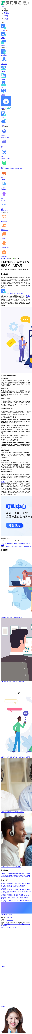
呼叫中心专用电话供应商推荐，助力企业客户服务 (14, 886)
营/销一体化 (4, 221)
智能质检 (3, 71)
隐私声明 (3, 927)
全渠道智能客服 (5, 247)
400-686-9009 (10, 920)
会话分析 (3, 79)
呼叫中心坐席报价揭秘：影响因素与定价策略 (12, 889)
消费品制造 (4, 158)
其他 (2, 209)
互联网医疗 (6, 168)
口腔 (2, 168)
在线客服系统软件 (5, 873)
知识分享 (6, 16)
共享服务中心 (4, 239)
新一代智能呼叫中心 (17, 293)
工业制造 (9, 158)
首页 (2, 258)
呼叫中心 (3, 30)
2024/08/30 (23, 885)
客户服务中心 (4, 230)
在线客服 (3, 38)
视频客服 (3, 45)
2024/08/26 (3, 898)
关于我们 (6, 12)
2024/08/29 (27, 883)
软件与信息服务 (5, 137)
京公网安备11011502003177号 (12, 924)
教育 (2, 198)
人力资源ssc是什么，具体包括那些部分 (11, 867)
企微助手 (3, 125)
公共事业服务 (4, 210)
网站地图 (14, 927)
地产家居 (3, 188)
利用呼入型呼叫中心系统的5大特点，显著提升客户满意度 (16, 900)
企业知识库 (4, 64)
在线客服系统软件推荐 (23, 875)
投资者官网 (7, 13)
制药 (21, 168)
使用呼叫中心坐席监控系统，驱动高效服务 (12, 895)
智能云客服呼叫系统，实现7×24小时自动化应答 (13, 681)
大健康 (2, 167)
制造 (2, 156)
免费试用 (3, 6)
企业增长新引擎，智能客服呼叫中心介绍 (11, 617)
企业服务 (3, 135)
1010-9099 (9, 917)
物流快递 (3, 177)
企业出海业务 (4, 256)
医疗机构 (17, 168)
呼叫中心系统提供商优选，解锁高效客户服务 (12, 883)
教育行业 (3, 200)
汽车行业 (3, 146)
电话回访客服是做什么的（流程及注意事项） (12, 812)
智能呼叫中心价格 (25, 876)
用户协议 (8, 927)
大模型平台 (4, 108)
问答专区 (6, 18)
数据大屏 (3, 95)
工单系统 (3, 117)
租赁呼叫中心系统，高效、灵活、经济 (11, 885)
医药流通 (12, 168)
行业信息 (6, 15)
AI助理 (2, 87)
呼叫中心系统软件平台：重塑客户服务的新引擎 (18, 546)
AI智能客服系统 (8, 876)
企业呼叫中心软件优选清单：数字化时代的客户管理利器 (15, 757)
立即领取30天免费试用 (7, 914)
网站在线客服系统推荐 (24, 873)
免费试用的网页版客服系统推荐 (9, 875)
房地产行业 (4, 189)
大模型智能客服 (14, 873)
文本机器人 (4, 55)
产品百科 (6, 19)
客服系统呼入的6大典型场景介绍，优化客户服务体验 (15, 897)
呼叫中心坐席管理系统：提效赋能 (9, 894)
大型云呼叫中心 (17, 876)
